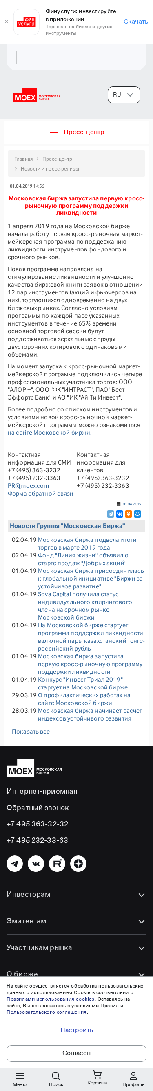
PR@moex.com (28, 485)
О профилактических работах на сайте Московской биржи (84, 699)
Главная (23, 159)
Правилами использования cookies (51, 999)
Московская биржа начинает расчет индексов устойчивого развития (90, 714)
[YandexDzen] (78, 863)
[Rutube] (57, 863)
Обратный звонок (38, 808)
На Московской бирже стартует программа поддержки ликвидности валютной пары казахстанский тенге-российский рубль (91, 636)
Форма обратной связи (41, 493)
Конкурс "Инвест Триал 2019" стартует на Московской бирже (83, 683)
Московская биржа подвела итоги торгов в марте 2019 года (87, 543)
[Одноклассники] (128, 514)
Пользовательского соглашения (47, 1012)
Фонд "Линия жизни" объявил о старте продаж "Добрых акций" (83, 559)
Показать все (31, 731)
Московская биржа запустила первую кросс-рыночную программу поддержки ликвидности (90, 664)
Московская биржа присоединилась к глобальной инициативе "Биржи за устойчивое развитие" (91, 578)
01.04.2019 (132, 503)
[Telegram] (110, 514)
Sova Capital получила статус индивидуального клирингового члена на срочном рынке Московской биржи (85, 605)
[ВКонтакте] (119, 514)
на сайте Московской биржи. (49, 432)
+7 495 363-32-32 (37, 824)
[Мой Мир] (137, 514)
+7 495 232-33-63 (37, 840)
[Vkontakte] (36, 863)
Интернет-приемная (42, 791)
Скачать (136, 22)
